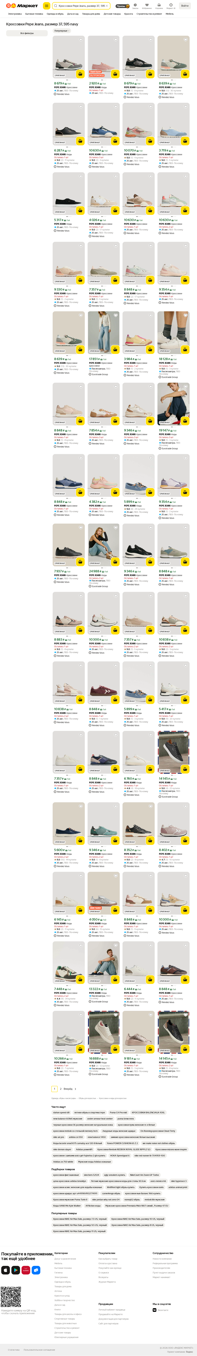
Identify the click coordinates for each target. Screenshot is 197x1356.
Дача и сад (59, 1305)
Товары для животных (65, 1323)
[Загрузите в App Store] (5, 1274)
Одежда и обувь (62, 1282)
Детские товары (62, 1332)
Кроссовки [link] (65, 87)
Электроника (61, 1277)
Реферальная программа (165, 1263)
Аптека (58, 1291)
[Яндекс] (189, 1352)
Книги (57, 1309)
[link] (61, 1112)
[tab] (15, 14)
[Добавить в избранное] (81, 40)
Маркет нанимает (161, 1277)
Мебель (58, 1263)
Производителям (161, 1268)
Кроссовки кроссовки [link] (100, 364)
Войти (185, 5)
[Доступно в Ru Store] (36, 1274)
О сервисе (103, 1272)
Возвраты (103, 1277)
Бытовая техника (63, 1268)
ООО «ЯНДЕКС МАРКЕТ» (180, 1348)
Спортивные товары (64, 1319)
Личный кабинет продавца (111, 1309)
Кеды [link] (98, 87)
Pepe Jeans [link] (60, 87)
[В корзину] (80, 74)
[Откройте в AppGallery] (26, 1274)
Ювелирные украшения (66, 1337)
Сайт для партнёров (108, 1323)
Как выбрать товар (107, 1259)
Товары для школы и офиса (67, 1314)
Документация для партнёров (113, 1319)
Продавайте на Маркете (110, 1314)
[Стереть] (107, 6)
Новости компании (162, 1259)
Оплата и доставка (107, 1263)
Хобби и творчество (64, 1300)
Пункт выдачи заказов (164, 1272)
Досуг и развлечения (65, 1259)
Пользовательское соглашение (39, 1350)
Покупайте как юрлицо (109, 1268)
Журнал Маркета (107, 1282)
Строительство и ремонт (67, 1328)
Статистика (13, 1350)
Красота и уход (62, 1295)
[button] (62, 30)
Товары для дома (62, 1286)
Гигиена (58, 1272)
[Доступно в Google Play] (15, 1274)
